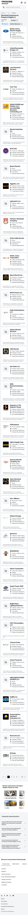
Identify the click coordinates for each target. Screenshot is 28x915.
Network (5, 3)
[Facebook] (4, 895)
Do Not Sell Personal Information (7, 906)
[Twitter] (7, 895)
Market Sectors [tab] (15, 863)
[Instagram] (10, 895)
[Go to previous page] (3, 777)
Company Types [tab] (6, 863)
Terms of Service (4, 903)
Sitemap (2, 909)
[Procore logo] (7, 2)
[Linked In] (1, 895)
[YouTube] (13, 895)
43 (22, 776)
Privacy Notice (4, 901)
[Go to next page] (25, 777)
